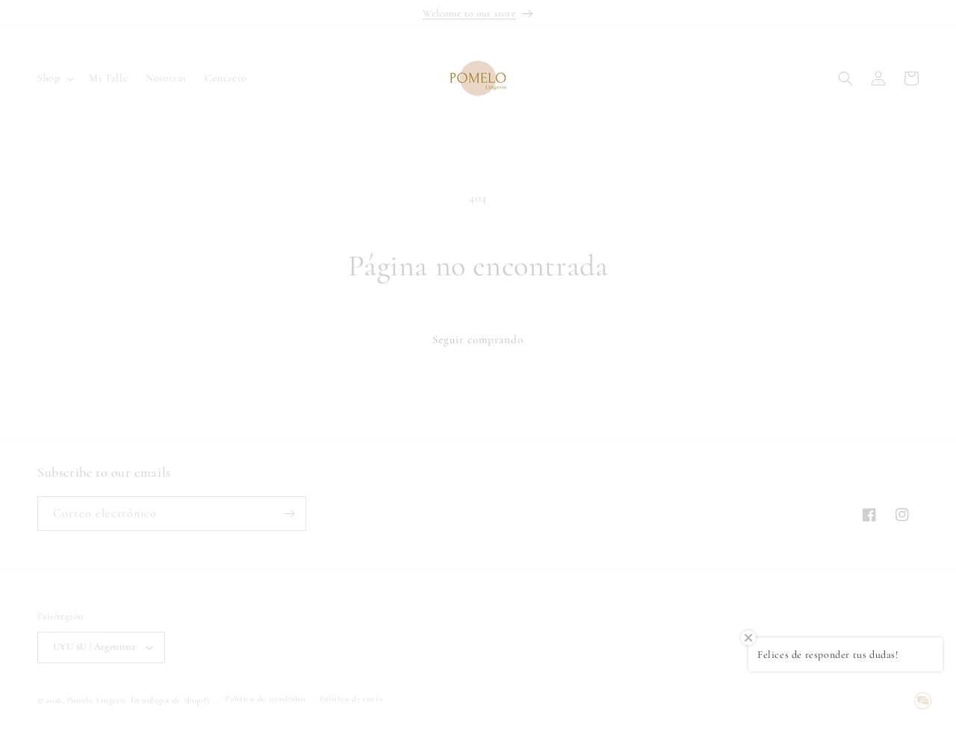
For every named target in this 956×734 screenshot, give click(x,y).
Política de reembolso (265, 698)
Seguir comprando (478, 339)
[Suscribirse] (289, 513)
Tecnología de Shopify (170, 700)
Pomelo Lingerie (97, 700)
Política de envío (351, 698)
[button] (54, 78)
